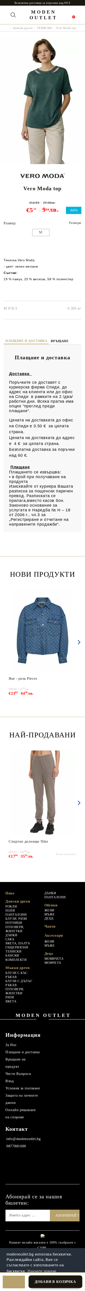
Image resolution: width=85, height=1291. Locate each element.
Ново (10, 893)
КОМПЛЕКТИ (16, 960)
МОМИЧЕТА (54, 958)
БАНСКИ (12, 955)
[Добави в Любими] (14, 1282)
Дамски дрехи (22, 28)
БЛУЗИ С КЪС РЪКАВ (16, 975)
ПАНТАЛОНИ (16, 914)
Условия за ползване (22, 1088)
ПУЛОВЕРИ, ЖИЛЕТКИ (14, 929)
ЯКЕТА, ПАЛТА (17, 943)
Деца (48, 953)
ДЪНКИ (11, 935)
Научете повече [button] (42, 1271)
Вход (9, 1081)
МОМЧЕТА (52, 962)
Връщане (59, 341)
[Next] (78, 642)
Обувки (51, 905)
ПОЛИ (10, 910)
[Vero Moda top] (42, 163)
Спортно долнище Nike (28, 841)
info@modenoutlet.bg (23, 1139)
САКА (10, 939)
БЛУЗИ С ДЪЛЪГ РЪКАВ (18, 983)
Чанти (50, 926)
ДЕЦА (49, 918)
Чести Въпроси (18, 1074)
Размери (75, 223)
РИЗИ (9, 997)
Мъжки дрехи (17, 968)
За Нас (11, 1045)
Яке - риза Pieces (23, 678)
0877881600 (16, 1146)
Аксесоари (53, 935)
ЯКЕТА (10, 1001)
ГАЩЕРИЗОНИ (16, 947)
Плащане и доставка (26, 341)
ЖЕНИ (49, 910)
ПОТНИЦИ (13, 922)
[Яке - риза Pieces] (42, 630)
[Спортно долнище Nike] (42, 793)
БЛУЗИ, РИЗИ (16, 918)
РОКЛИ (11, 906)
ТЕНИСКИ (44, 28)
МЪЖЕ (49, 914)
